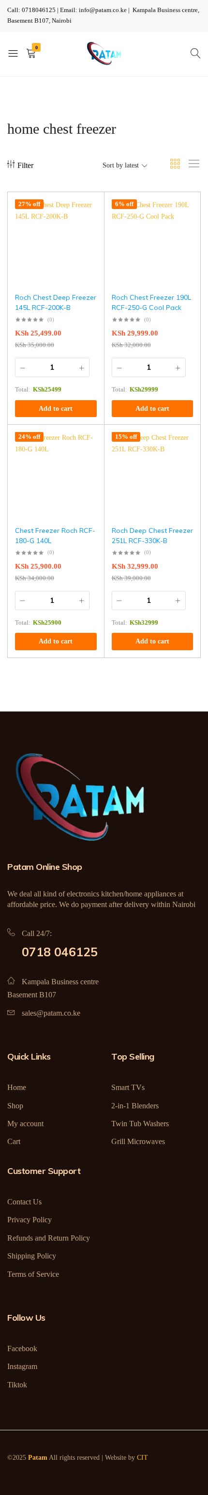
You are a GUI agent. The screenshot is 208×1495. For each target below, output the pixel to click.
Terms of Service (33, 1274)
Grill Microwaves (138, 1141)
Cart (13, 1141)
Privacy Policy (29, 1220)
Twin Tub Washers (140, 1123)
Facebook (22, 1348)
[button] (56, 409)
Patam (37, 1457)
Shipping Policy (31, 1256)
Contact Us (24, 1202)
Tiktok (17, 1385)
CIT (142, 1457)
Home (16, 1087)
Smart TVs (128, 1087)
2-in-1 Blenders (135, 1106)
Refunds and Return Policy (48, 1238)
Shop (15, 1106)
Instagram (22, 1366)
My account (25, 1123)
